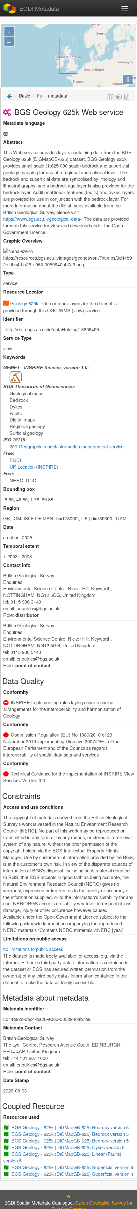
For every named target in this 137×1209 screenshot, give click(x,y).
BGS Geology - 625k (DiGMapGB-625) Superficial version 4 (72, 1167)
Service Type (17, 338)
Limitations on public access (35, 938)
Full (40, 95)
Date (8, 527)
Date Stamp (16, 1080)
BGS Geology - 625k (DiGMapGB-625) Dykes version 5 (68, 1147)
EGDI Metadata (39, 8)
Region (11, 508)
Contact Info (17, 565)
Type (8, 272)
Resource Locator (23, 291)
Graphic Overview (22, 240)
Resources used (21, 1117)
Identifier (13, 319)
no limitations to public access (33, 949)
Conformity (15, 692)
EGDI (15, 460)
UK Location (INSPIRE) (34, 466)
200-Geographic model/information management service (67, 446)
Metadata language (24, 123)
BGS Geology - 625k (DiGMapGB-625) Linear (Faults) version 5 (62, 1157)
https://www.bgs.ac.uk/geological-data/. (43, 218)
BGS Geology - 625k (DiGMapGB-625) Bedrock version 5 (70, 1127)
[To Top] (68, 1196)
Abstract (12, 142)
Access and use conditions (33, 807)
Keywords (14, 357)
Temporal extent (21, 546)
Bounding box (19, 489)
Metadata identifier (23, 1008)
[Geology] (16, 376)
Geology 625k (24, 303)
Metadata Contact (22, 1027)
